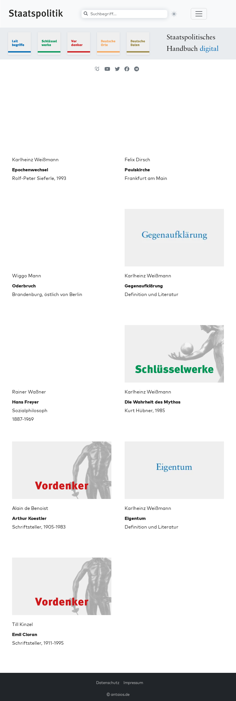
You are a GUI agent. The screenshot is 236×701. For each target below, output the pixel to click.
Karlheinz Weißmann (35, 159)
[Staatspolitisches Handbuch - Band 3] (78, 43)
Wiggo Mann (26, 276)
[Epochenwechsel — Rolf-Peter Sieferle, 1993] (61, 119)
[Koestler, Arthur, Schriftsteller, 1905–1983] (61, 468)
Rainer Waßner (29, 392)
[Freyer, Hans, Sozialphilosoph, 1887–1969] (61, 351)
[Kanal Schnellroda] (107, 69)
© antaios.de (118, 694)
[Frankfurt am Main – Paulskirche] (174, 119)
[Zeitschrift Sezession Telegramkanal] (136, 69)
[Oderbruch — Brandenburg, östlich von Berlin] (61, 235)
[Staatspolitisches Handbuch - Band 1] (19, 43)
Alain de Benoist (30, 508)
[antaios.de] (97, 69)
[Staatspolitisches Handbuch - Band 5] (138, 43)
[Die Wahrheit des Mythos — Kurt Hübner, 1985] (174, 351)
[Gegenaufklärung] (174, 235)
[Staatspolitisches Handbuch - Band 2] (49, 43)
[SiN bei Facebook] (127, 69)
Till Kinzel (22, 624)
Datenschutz (107, 682)
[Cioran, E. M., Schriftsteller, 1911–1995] (61, 584)
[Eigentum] (174, 468)
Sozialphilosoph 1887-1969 (29, 410)
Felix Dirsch (137, 159)
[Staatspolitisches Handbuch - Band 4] (108, 43)
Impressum (133, 682)
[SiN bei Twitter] (117, 69)
